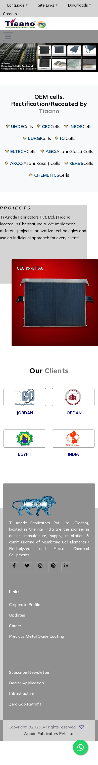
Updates (17, 615)
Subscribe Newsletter (29, 672)
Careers (10, 13)
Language (16, 5)
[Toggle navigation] (8, 36)
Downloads (78, 5)
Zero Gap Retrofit (25, 704)
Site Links (46, 5)
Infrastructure (21, 693)
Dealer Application (26, 682)
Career (15, 625)
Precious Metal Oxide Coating (36, 636)
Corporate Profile (24, 604)
